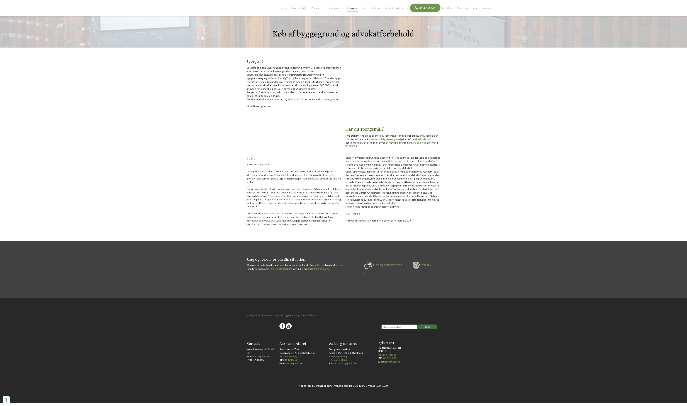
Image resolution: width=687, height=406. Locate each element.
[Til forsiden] (260, 8)
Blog (459, 8)
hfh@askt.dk (393, 361)
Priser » (426, 265)
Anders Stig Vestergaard (386, 139)
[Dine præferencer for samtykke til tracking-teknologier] (6, 399)
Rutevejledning (288, 356)
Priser (364, 8)
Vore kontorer (472, 8)
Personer (316, 8)
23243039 (351, 146)
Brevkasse (352, 8)
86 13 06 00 (279, 268)
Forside (285, 8)
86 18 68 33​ (340, 359)
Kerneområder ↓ (300, 8)
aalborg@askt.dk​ (347, 363)
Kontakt (487, 8)
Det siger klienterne (334, 8)
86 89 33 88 (389, 358)
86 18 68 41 (419, 142)
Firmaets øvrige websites (398, 8)
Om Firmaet (376, 8)
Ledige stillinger (446, 8)
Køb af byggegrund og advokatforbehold (297, 315)
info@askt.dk (318, 268)
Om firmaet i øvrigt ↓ (425, 8)
